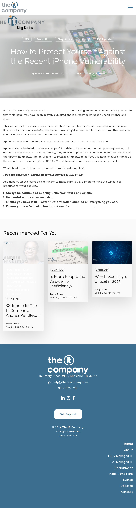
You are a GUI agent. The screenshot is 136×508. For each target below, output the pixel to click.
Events (128, 479)
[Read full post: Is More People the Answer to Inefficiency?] (68, 252)
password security (82, 206)
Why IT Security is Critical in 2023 (111, 279)
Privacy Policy (68, 435)
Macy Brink (42, 73)
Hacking (84, 39)
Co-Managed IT (122, 462)
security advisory (59, 110)
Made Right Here (121, 473)
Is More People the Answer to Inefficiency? (67, 281)
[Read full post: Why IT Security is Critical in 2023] (112, 252)
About (128, 450)
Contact (127, 491)
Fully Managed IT (120, 456)
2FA (26, 39)
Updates (127, 485)
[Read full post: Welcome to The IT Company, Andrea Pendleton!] (23, 252)
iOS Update (104, 39)
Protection (43, 39)
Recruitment (124, 468)
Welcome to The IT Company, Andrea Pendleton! (23, 310)
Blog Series (64, 39)
